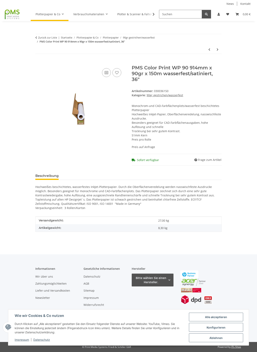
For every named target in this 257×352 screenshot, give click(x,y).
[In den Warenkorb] (38, 63)
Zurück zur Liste (47, 37)
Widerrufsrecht (94, 305)
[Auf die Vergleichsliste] (106, 72)
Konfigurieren (216, 327)
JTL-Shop (236, 347)
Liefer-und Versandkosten (52, 290)
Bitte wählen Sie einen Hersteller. (151, 280)
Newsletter (42, 298)
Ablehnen (216, 338)
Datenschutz (41, 339)
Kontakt (245, 4)
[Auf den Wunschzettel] (116, 72)
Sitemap (89, 290)
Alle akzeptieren (216, 317)
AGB (86, 283)
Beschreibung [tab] (47, 176)
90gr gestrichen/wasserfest (165, 95)
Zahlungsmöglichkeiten (51, 283)
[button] (218, 14)
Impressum (22, 339)
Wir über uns (44, 276)
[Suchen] (206, 14)
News (230, 4)
